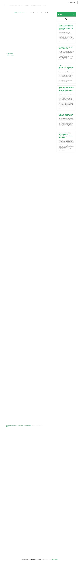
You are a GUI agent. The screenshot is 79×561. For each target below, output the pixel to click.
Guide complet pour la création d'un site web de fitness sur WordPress (66, 67)
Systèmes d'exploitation (20, 12)
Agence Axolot (55, 559)
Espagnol (29, 425)
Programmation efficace (22, 425)
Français (73, 2)
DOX (15, 12)
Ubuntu (7, 426)
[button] (73, 14)
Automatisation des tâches (11, 425)
